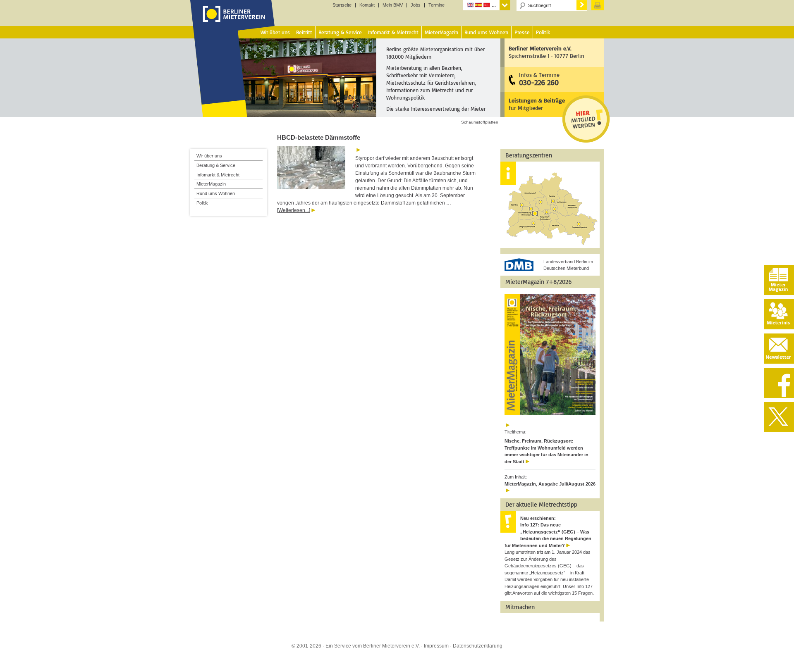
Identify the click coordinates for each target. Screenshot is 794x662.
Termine (436, 5)
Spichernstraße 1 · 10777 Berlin (546, 52)
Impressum (436, 646)
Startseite (342, 5)
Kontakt (367, 5)
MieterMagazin (211, 183)
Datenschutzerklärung (477, 646)
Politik (202, 202)
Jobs (416, 5)
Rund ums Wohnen (215, 193)
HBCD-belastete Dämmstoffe (318, 137)
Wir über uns (209, 155)
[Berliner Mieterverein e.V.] (232, 22)
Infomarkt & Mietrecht (217, 174)
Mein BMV (393, 5)
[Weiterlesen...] (293, 210)
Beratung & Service (215, 165)
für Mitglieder (537, 104)
